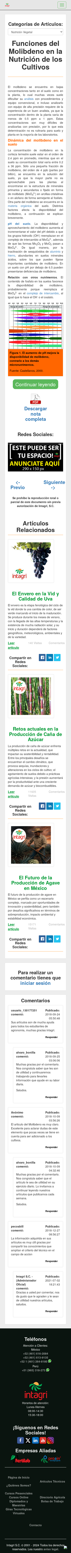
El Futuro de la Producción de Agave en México (35, 882)
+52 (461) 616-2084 (35, 1353)
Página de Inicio (19, 1477)
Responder (51, 1037)
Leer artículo (13, 645)
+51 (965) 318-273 (33, 1370)
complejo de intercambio (43, 293)
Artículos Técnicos (52, 1481)
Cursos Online (18, 1497)
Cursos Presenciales (19, 1493)
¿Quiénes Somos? (18, 1485)
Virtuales (19, 1513)
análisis (29, 99)
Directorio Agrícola (52, 1497)
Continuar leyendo (35, 384)
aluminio (55, 251)
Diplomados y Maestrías (18, 1503)
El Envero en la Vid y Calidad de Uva (35, 596)
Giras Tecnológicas (19, 1509)
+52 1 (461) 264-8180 (33, 1361)
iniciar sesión (35, 982)
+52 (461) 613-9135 (35, 1357)
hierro (11, 255)
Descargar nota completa (35, 413)
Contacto (35, 1525)
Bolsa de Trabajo (52, 1501)
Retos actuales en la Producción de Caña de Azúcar (35, 734)
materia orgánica (20, 206)
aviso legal (51, 1549)
